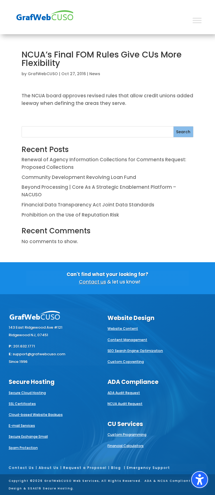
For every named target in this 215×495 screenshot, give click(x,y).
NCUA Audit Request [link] (125, 403)
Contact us (92, 281)
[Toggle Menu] (197, 20)
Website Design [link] (131, 318)
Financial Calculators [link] (126, 445)
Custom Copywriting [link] (126, 361)
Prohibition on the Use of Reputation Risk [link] (70, 214)
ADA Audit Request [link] (124, 392)
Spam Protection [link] (23, 447)
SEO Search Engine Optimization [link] (135, 350)
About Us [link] (49, 467)
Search (183, 132)
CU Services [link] (125, 424)
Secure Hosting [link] (32, 382)
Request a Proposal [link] (85, 467)
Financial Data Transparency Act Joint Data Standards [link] (88, 204)
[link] (44, 24)
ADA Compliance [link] (133, 382)
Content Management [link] (127, 339)
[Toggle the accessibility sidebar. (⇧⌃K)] (199, 479)
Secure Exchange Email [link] (28, 436)
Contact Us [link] (21, 467)
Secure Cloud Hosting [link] (27, 392)
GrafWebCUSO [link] (43, 74)
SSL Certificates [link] (22, 403)
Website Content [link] (123, 328)
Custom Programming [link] (127, 434)
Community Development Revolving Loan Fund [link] (79, 177)
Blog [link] (116, 467)
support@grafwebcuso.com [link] (39, 354)
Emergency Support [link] (148, 467)
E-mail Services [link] (22, 425)
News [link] (94, 74)
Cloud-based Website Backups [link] (36, 414)
